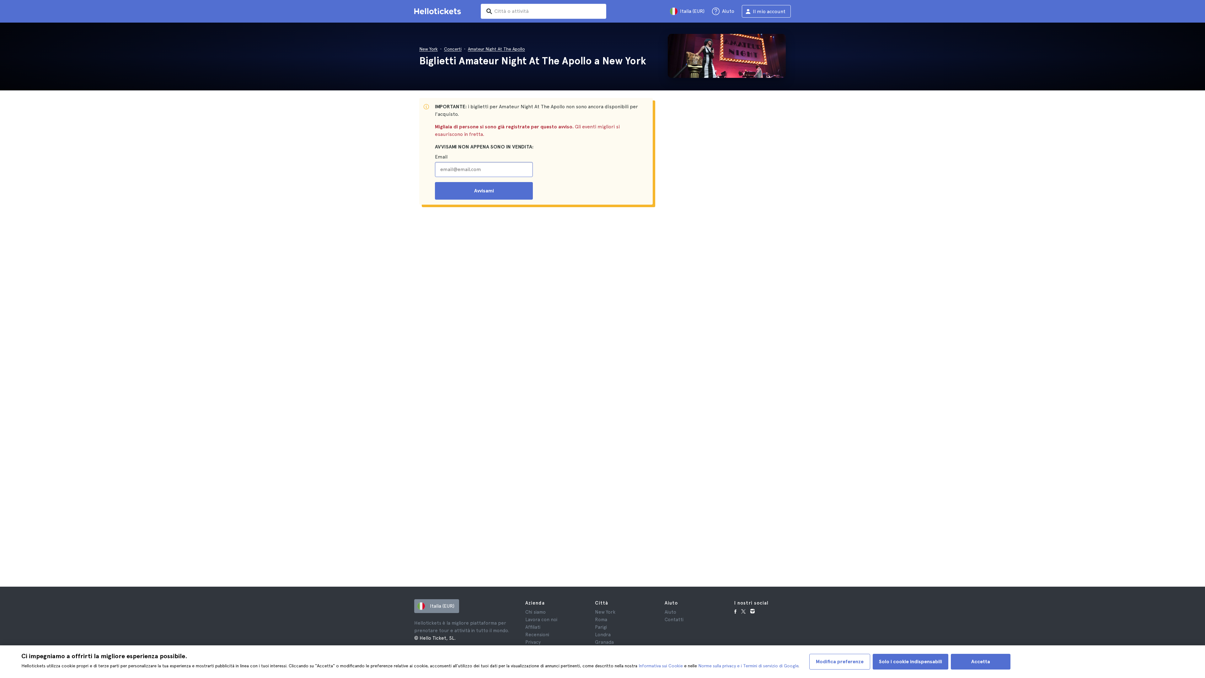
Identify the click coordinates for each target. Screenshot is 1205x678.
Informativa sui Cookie (661, 665)
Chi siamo (535, 612)
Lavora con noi (541, 619)
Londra (603, 635)
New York (428, 48)
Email (441, 157)
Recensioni (537, 635)
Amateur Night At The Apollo (496, 48)
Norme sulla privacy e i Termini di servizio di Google (748, 665)
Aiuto (670, 612)
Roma (601, 619)
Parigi (601, 627)
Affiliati (532, 627)
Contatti (674, 619)
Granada (604, 642)
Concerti (453, 48)
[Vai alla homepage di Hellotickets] (438, 11)
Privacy (533, 642)
